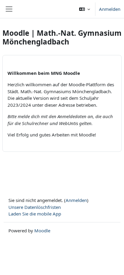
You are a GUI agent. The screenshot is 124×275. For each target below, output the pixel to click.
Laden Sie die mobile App (34, 214)
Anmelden (109, 9)
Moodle (42, 231)
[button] (84, 9)
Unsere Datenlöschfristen (34, 207)
